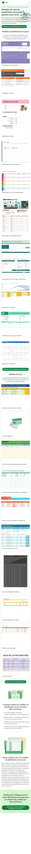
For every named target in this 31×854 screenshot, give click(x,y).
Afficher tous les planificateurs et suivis (14, 26)
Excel (6, 2)
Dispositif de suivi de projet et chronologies (17, 7)
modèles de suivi (24, 714)
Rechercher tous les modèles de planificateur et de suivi (15, 807)
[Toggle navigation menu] (29, 2)
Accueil (3, 7)
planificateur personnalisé (15, 772)
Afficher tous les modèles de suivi (15, 682)
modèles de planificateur (10, 714)
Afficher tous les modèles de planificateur (15, 369)
